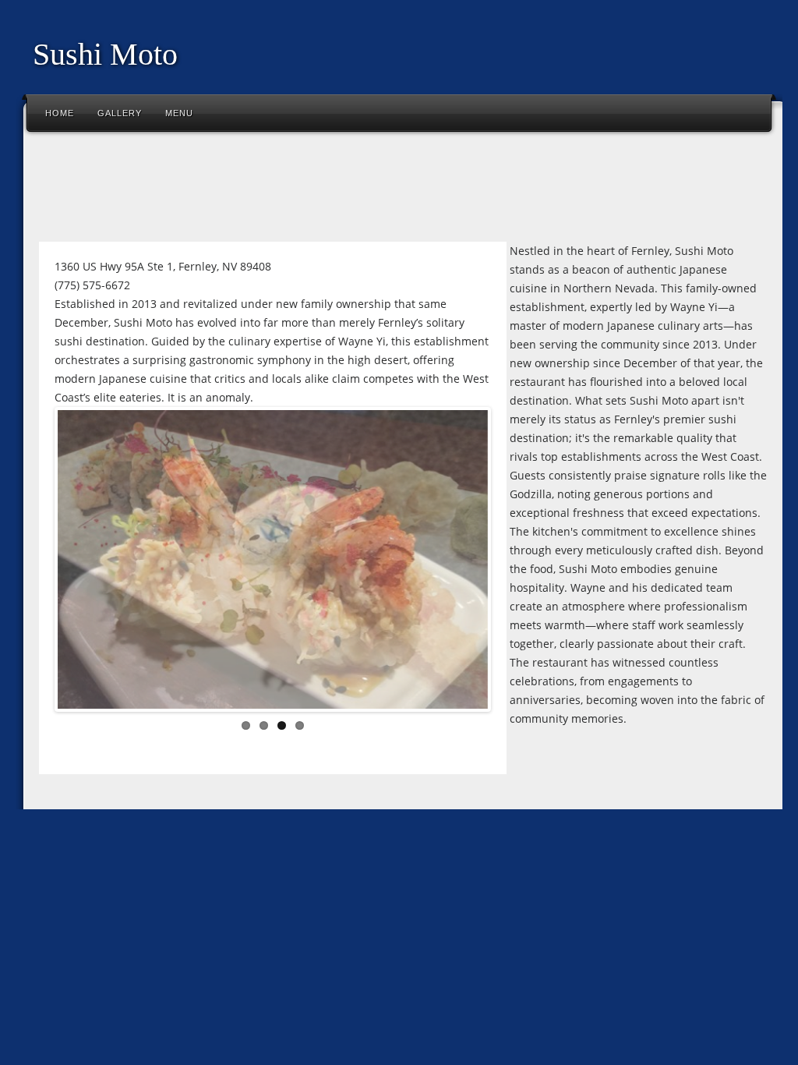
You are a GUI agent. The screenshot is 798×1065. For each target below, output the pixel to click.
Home (59, 113)
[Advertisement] (314, 190)
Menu (179, 113)
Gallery (119, 113)
